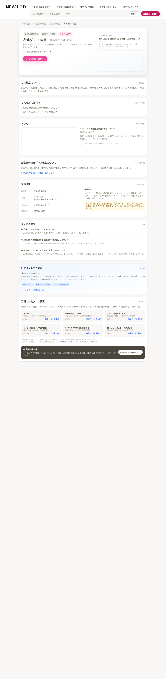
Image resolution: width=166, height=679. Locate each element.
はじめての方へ (39, 14)
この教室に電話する (37, 59)
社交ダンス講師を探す (66, 7)
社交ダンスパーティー (109, 7)
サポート (69, 14)
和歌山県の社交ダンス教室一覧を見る (36, 173)
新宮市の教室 (55, 24)
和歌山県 (27, 24)
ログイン (134, 14)
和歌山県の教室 (40, 24)
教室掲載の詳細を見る (129, 352)
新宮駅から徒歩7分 (49, 34)
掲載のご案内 (55, 14)
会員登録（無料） (150, 14)
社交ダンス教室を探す (41, 7)
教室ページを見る (51, 319)
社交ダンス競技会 (87, 7)
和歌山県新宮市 (32, 34)
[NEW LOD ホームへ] (16, 6)
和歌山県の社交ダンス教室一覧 (71, 342)
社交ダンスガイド (130, 7)
